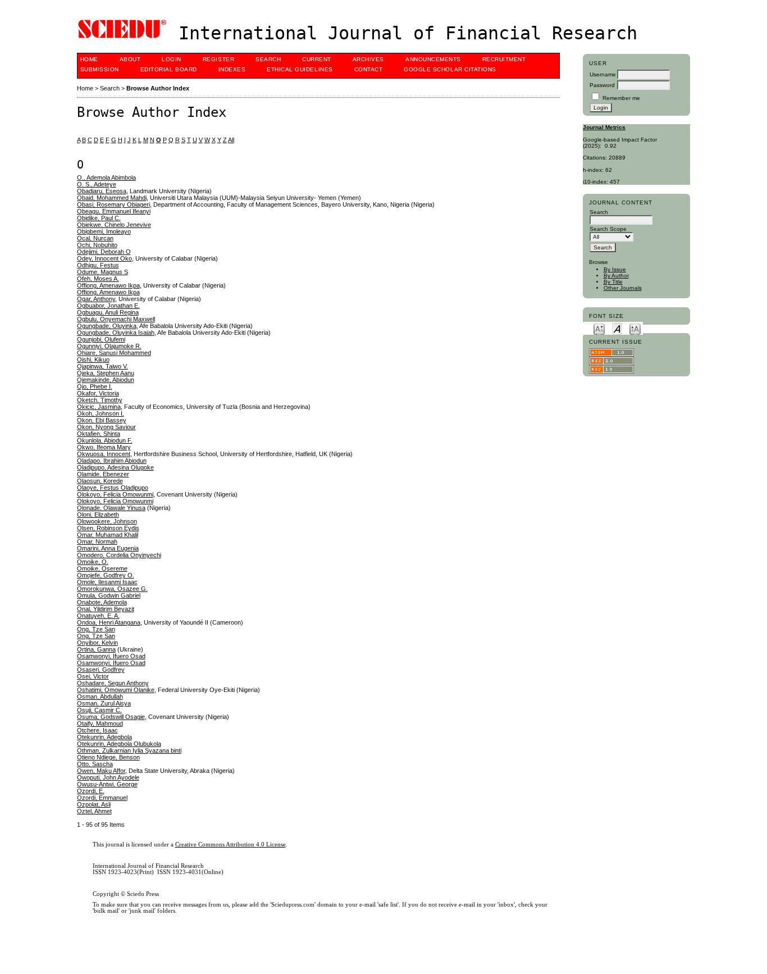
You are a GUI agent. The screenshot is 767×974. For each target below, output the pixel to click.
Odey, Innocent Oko (104, 258)
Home (89, 59)
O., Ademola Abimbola (106, 177)
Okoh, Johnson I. (100, 413)
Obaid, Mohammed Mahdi (112, 197)
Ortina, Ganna (96, 649)
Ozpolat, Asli (94, 804)
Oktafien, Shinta (98, 433)
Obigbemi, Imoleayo (104, 231)
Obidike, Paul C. (99, 218)
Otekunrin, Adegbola (104, 737)
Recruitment (504, 59)
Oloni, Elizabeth (98, 514)
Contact (368, 69)
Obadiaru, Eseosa (101, 191)
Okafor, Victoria (98, 393)
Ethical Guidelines (299, 69)
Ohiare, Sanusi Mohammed (114, 352)
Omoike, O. (92, 561)
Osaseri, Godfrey (101, 669)
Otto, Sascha (95, 764)
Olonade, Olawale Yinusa (111, 507)
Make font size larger (635, 328)
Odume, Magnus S (102, 271)
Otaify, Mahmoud (100, 723)
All (231, 139)
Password (602, 85)
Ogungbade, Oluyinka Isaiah (115, 332)
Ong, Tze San (96, 629)
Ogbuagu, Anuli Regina (108, 312)
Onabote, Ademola (102, 602)
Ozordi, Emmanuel (102, 797)
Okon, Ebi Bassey (101, 420)
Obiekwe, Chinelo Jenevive (114, 224)
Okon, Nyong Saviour (106, 427)
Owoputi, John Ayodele (108, 777)
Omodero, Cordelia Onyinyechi (119, 555)
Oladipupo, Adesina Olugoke (115, 467)
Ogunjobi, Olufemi (101, 339)
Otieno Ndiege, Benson (108, 757)
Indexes (232, 69)
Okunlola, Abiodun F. (105, 440)
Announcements (433, 59)
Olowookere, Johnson (107, 521)
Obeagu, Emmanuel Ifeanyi (113, 211)
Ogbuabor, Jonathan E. (108, 305)
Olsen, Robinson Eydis (108, 528)
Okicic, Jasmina (99, 406)
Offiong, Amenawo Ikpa (108, 285)
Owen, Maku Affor (101, 770)
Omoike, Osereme (102, 568)
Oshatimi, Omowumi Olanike (115, 689)
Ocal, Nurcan (95, 238)
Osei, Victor (93, 676)
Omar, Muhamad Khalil (107, 534)
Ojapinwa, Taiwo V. (102, 366)
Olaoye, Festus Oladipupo (112, 487)
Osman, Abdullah (100, 696)
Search (268, 59)
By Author (616, 275)
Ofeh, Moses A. (98, 278)
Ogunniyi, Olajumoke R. (109, 346)
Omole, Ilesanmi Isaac (107, 582)
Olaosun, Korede (100, 480)
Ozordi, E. (90, 791)
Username (603, 74)
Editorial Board (168, 69)
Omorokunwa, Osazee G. (112, 588)
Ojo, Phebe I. (94, 386)
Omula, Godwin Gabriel (108, 595)
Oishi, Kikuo (93, 359)
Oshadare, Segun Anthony (113, 683)
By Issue (615, 269)
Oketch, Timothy (99, 400)
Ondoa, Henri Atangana (108, 622)
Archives (368, 59)
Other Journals (623, 288)
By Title (613, 282)
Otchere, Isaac (97, 730)
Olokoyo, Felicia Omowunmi (115, 494)
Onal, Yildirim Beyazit (105, 609)
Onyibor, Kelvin (97, 642)
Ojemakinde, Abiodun (105, 379)
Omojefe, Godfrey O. (105, 575)
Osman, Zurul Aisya (104, 703)
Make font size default (617, 328)
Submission (99, 69)
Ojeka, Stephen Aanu (105, 373)
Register (218, 59)
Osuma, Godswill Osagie (111, 716)
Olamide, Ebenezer (103, 474)
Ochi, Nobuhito (97, 245)
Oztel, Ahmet (94, 811)
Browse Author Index (157, 88)
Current (316, 59)
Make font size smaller (599, 328)
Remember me (621, 98)
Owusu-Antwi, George (107, 784)
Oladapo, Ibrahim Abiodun (112, 460)
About (130, 59)
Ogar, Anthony (96, 298)
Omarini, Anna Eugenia (108, 548)
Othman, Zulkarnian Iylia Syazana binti (129, 750)
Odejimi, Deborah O (104, 251)
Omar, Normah (97, 541)
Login (171, 59)
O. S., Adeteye (96, 184)
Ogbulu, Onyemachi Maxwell (116, 319)
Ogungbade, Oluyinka (106, 325)
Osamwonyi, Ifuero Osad (111, 656)
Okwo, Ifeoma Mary (104, 447)
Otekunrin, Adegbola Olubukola (119, 743)
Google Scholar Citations (450, 69)
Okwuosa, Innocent (103, 453)
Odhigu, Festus (98, 265)
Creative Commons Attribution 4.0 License (230, 844)
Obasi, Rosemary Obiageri (113, 204)
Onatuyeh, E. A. (98, 615)
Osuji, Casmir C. (99, 710)
